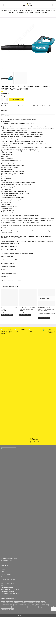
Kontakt (3, 569)
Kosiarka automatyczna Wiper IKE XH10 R (9, 308)
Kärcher (28, 604)
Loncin (33, 604)
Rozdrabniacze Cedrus (6, 607)
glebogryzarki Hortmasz (29, 602)
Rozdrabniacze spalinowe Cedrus (19, 607)
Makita (7, 108)
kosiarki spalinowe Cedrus (7, 604)
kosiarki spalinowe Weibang (20, 604)
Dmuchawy (21, 12)
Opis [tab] (2, 115)
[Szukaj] (5, 4)
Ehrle (12, 602)
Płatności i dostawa (6, 574)
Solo (29, 607)
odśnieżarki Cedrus (44, 604)
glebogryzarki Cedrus (18, 602)
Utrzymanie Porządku (27, 10)
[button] (2, 5)
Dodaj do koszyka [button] (7, 314)
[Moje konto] (50, 5)
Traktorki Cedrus (34, 607)
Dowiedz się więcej (44, 317)
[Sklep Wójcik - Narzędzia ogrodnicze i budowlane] (28, 4)
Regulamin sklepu (5, 576)
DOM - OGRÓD (12, 10)
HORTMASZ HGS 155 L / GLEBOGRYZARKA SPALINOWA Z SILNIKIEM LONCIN (46, 309)
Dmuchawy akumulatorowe (36, 12)
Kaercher (43, 602)
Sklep (3, 10)
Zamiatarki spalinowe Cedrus (8, 609)
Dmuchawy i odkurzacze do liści (29, 105)
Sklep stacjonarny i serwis (8, 579)
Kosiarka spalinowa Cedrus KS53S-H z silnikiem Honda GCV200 (27, 308)
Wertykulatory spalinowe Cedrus (46, 607)
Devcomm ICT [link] (35, 615)
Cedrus (7, 602)
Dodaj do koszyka (16, 99)
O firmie (3, 571)
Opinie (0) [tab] (7, 115)
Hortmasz (38, 602)
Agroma (3, 602)
